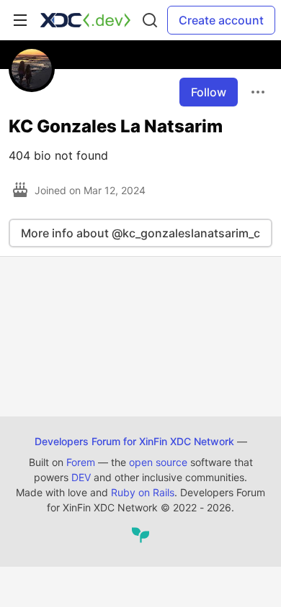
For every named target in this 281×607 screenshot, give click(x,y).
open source (158, 462)
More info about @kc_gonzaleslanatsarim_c (140, 233)
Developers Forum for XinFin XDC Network (134, 441)
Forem (80, 462)
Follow (208, 92)
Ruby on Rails (142, 492)
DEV (81, 477)
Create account (221, 20)
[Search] (149, 20)
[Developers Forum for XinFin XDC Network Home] (85, 20)
